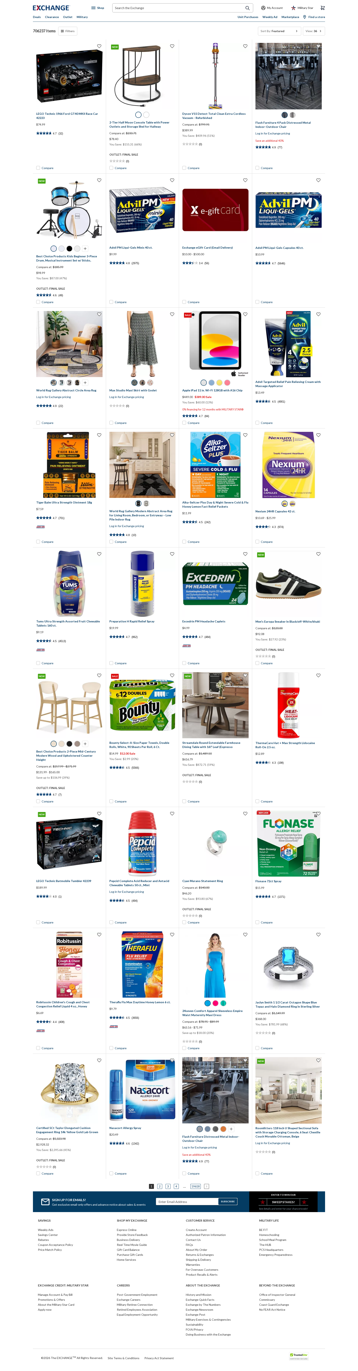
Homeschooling (269, 1235)
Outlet (68, 17)
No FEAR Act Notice (272, 1309)
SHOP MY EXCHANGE (132, 1220)
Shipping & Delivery (198, 1259)
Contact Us (193, 1240)
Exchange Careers (128, 1299)
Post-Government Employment (137, 1294)
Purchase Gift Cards (130, 1254)
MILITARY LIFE (269, 1220)
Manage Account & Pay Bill (55, 1294)
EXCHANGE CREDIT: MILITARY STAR (63, 1285)
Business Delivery (128, 1240)
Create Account (196, 1230)
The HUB (265, 1244)
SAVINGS (44, 1220)
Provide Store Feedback (132, 1235)
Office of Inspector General (277, 1294)
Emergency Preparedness (276, 1254)
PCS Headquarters (271, 1249)
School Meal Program (272, 1240)
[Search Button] (248, 8)
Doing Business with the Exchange (208, 1334)
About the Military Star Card (56, 1304)
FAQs (189, 1244)
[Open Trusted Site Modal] (299, 1356)
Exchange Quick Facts (200, 1299)
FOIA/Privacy (194, 1329)
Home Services (126, 1259)
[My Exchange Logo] (59, 7)
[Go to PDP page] (69, 76)
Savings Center (48, 1235)
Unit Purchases (248, 17)
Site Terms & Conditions (123, 1358)
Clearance (52, 17)
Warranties (193, 1264)
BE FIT (263, 1230)
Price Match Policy (50, 1249)
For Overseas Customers (202, 1269)
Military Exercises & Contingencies (208, 1319)
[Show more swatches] (85, 249)
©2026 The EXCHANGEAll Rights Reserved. (72, 1358)
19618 (195, 1186)
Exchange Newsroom (199, 1309)
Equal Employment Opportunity (137, 1314)
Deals (37, 17)
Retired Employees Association (137, 1309)
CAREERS (123, 1285)
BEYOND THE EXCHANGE (277, 1285)
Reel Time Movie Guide (132, 1244)
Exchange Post (195, 1314)
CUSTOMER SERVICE (200, 1220)
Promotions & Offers (51, 1299)
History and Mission (198, 1294)
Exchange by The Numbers (203, 1304)
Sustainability (194, 1324)
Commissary (267, 1299)
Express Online (127, 1230)
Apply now (45, 1309)
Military (82, 17)
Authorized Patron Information (206, 1235)
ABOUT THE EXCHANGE (203, 1285)
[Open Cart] (323, 8)
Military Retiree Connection (135, 1304)
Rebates (43, 1240)
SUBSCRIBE (228, 1201)
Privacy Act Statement (159, 1358)
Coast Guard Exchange (274, 1304)
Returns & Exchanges (200, 1254)
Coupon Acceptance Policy (55, 1244)
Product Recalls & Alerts (202, 1274)
